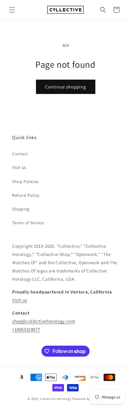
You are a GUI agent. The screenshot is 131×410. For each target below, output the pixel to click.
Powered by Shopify (88, 399)
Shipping (21, 209)
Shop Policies (25, 181)
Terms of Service (28, 222)
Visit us (19, 300)
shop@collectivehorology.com (43, 321)
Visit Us (19, 167)
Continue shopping (65, 87)
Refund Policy (25, 195)
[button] (12, 9)
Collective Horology (55, 399)
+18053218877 (26, 329)
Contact (20, 153)
